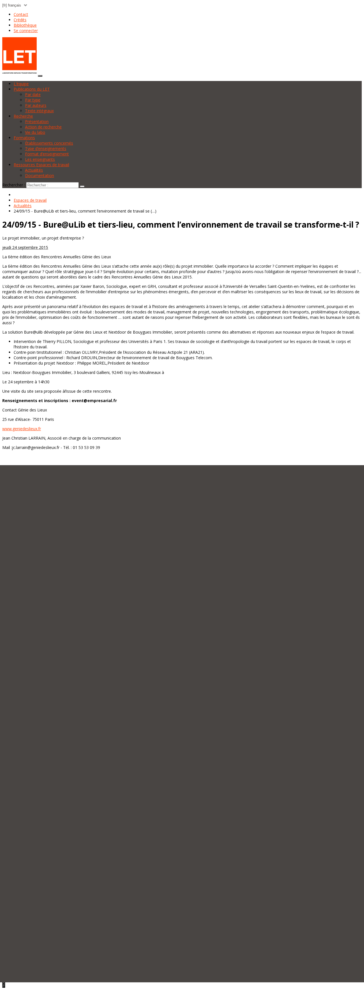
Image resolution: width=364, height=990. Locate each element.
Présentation (37, 121)
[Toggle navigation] (40, 76)
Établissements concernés (49, 143)
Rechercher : (13, 185)
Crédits (20, 19)
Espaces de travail (30, 200)
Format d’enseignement (47, 154)
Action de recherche (43, 127)
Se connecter (26, 30)
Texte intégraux (39, 110)
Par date (33, 94)
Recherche (23, 116)
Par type (32, 100)
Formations (24, 137)
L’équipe (21, 83)
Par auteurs (35, 105)
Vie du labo (35, 132)
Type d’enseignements (45, 148)
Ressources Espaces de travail (41, 164)
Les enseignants (40, 159)
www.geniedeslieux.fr (21, 428)
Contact (21, 14)
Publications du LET (32, 89)
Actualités (34, 170)
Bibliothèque (25, 25)
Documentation (39, 175)
